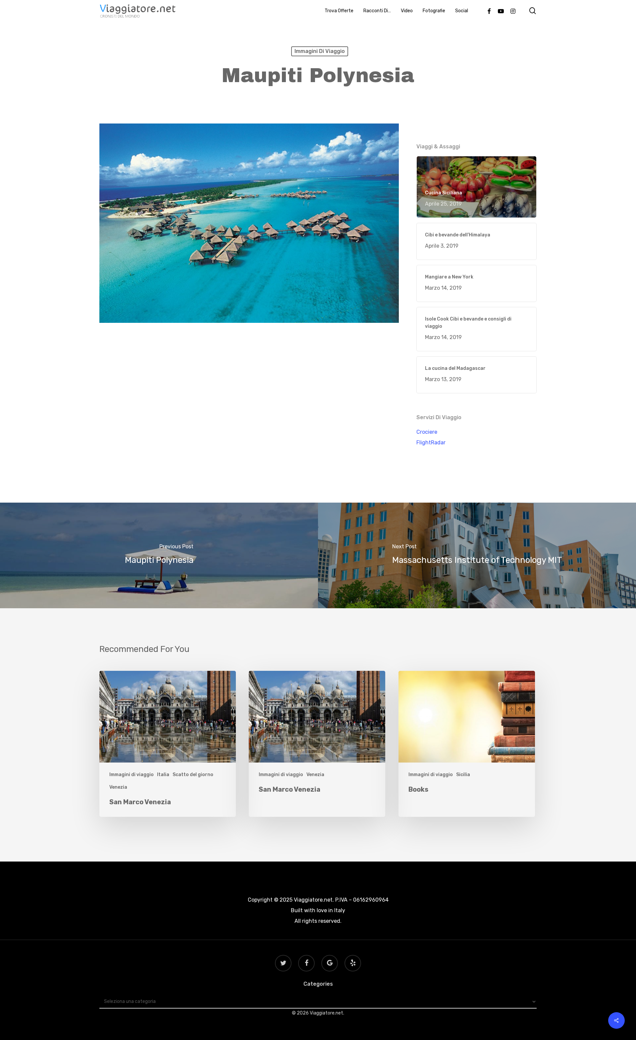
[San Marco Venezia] (167, 744)
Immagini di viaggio (319, 51)
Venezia (118, 787)
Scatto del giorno (193, 774)
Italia (163, 774)
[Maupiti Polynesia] (159, 555)
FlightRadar (431, 442)
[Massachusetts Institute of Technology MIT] (477, 555)
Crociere (426, 432)
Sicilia (463, 774)
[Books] (466, 744)
